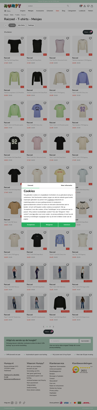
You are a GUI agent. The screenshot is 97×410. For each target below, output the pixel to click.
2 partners (50, 200)
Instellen (67, 225)
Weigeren (49, 225)
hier (34, 214)
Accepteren (31, 225)
